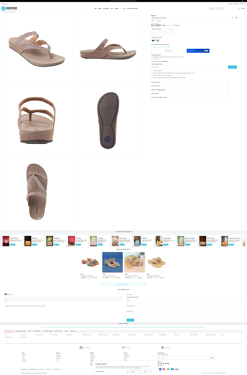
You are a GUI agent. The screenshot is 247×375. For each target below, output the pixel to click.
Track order (58, 358)
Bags (91, 363)
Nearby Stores (242, 3)
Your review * (130, 311)
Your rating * (129, 294)
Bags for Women (101, 327)
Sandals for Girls (130, 327)
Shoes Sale (202, 327)
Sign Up (211, 357)
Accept (133, 371)
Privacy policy (41, 369)
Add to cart (168, 50)
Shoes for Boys (158, 327)
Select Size (156, 29)
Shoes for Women (63, 327)
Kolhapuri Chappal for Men (112, 327)
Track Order (236, 3)
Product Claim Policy (56, 369)
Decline (145, 371)
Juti (135, 327)
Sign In (231, 3)
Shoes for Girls (151, 327)
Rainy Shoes (165, 327)
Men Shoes (92, 354)
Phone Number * (131, 305)
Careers (23, 356)
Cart (243, 8)
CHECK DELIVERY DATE (157, 64)
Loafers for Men (122, 327)
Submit (130, 320)
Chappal (69, 327)
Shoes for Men (45, 327)
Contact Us (58, 354)
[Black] (153, 40)
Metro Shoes (126, 354)
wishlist (239, 8)
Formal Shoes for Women (189, 327)
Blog (57, 359)
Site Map (23, 361)
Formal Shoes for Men (142, 327)
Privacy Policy (137, 367)
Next (165, 265)
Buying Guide (58, 356)
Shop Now (13, 244)
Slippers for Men (93, 327)
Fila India (125, 359)
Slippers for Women (76, 327)
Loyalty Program (48, 369)
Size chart (171, 29)
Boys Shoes (92, 359)
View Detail (90, 269)
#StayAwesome (160, 365)
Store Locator (24, 359)
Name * (128, 300)
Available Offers (156, 55)
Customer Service (4, 3)
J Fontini (197, 327)
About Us (23, 354)
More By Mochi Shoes (123, 284)
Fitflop (125, 358)
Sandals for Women (53, 327)
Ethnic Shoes (172, 327)
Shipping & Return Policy (33, 369)
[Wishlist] (232, 18)
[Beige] (158, 40)
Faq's (23, 358)
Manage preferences (100, 371)
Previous (81, 265)
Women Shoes (92, 356)
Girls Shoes (92, 358)
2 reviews (8, 294)
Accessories (92, 361)
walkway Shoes (126, 356)
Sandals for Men (85, 327)
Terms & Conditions (24, 369)
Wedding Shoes (178, 327)
